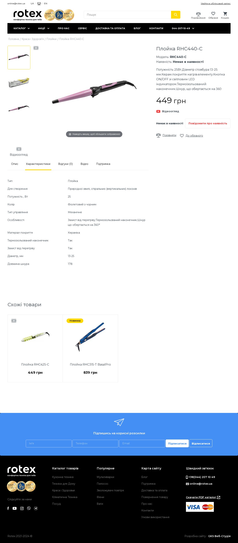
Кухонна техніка (62, 477)
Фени (100, 497)
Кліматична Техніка (64, 497)
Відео (84, 164)
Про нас (63, 28)
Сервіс (82, 28)
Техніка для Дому (63, 483)
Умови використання (155, 517)
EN (45, 3)
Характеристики (38, 164)
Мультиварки (105, 477)
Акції (41, 28)
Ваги (100, 503)
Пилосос (102, 483)
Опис (14, 164)
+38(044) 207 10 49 (201, 477)
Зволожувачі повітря (110, 490)
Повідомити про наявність (208, 123)
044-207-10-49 (181, 28)
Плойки (51, 39)
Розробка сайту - (207, 536)
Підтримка (103, 164)
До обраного (194, 135)
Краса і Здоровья (63, 490)
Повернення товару (154, 497)
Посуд (56, 503)
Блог (137, 28)
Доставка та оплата (110, 28)
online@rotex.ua (16, 3)
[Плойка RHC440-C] (18, 57)
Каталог (20, 28)
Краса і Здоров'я (33, 39)
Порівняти (169, 135)
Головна (13, 39)
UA (32, 3)
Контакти (156, 28)
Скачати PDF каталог (201, 497)
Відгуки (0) (65, 164)
